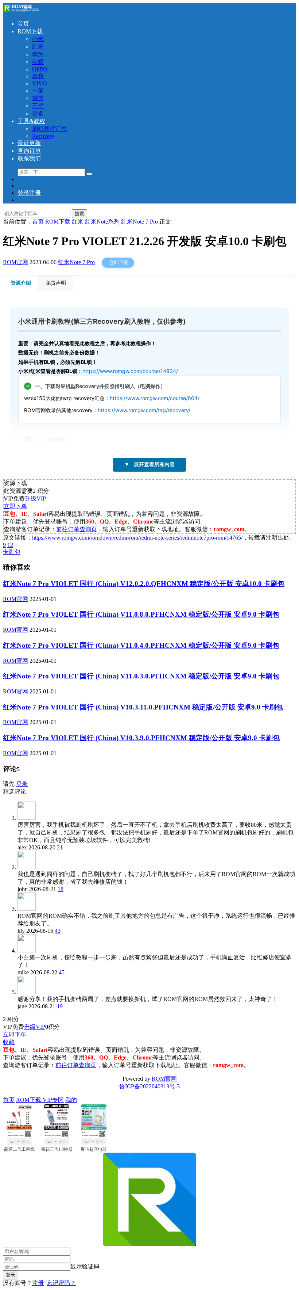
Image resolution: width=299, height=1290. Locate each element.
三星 (38, 106)
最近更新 (29, 143)
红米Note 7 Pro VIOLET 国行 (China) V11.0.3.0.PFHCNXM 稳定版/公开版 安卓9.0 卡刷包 (141, 676)
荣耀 (38, 62)
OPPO (39, 69)
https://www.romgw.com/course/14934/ (130, 371)
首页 (23, 23)
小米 (38, 39)
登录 (22, 784)
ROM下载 (30, 31)
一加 (38, 90)
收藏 (9, 1042)
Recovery (43, 136)
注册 (38, 1283)
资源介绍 (21, 283)
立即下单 (15, 506)
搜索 (79, 213)
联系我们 (29, 158)
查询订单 (29, 151)
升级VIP (35, 498)
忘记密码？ (61, 1283)
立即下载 (118, 262)
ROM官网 (15, 262)
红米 (38, 46)
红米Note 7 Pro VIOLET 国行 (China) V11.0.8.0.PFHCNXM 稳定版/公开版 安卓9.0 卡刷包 (141, 614)
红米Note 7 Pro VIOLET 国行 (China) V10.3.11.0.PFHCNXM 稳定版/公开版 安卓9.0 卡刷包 (143, 707)
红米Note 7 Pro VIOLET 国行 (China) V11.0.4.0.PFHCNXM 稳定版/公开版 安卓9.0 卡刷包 (141, 645)
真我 (38, 76)
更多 (38, 113)
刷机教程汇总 (49, 129)
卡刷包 (11, 552)
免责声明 (56, 283)
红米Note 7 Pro (76, 262)
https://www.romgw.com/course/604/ (154, 398)
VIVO (39, 83)
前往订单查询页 (76, 529)
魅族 (38, 98)
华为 (38, 54)
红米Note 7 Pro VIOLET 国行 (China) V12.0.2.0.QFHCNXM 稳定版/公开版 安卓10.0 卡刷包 (143, 583)
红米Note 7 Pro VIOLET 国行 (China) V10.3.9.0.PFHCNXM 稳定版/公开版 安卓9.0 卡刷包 (141, 738)
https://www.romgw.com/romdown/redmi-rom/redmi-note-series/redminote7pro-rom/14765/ (137, 537)
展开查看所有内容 (149, 464)
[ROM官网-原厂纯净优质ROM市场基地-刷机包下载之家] (21, 11)
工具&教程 (31, 121)
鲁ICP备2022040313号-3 (149, 1086)
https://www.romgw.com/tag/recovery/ (144, 410)
